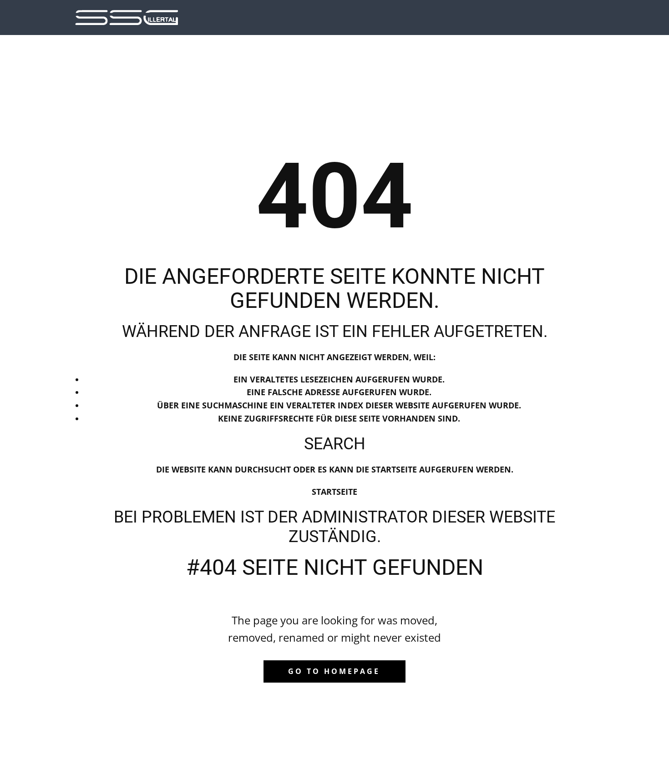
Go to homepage (334, 671)
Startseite (334, 491)
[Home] (126, 17)
